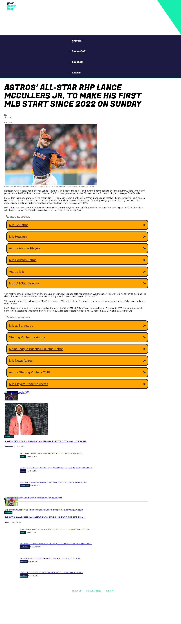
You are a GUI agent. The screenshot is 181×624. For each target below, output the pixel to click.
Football (77, 41)
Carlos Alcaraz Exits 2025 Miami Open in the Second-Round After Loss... (55, 529)
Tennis (22, 456)
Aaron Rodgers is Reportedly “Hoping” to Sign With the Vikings (51, 573)
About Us (76, 591)
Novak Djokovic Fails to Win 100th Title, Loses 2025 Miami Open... (51, 453)
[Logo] (11, 5)
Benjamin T (9, 446)
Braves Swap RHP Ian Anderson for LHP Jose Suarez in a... (45, 517)
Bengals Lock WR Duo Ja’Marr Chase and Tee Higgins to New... (50, 558)
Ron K (8, 117)
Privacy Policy (93, 591)
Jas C (7, 522)
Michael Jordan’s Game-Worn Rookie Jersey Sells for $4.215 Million (53, 482)
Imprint (109, 591)
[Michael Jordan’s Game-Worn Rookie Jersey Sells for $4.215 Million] (17, 392)
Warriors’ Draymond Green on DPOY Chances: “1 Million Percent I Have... (56, 544)
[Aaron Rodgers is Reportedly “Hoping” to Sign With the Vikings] (33, 497)
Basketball (78, 51)
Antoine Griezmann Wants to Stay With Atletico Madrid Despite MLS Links (56, 468)
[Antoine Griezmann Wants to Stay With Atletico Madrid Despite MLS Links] (11, 399)
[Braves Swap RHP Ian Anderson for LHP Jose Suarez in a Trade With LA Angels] (43, 509)
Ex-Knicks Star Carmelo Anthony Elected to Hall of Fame (46, 441)
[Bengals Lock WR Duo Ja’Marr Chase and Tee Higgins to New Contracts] (11, 505)
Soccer (76, 72)
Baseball (77, 62)
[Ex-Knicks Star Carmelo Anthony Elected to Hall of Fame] (26, 434)
